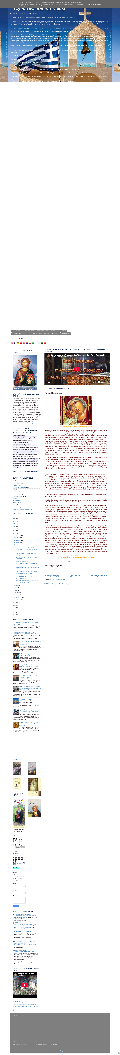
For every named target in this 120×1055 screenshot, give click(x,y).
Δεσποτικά (15, 491)
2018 (14, 533)
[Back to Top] (119, 1053)
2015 (14, 607)
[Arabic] (42, 343)
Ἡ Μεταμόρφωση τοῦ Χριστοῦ (24, 573)
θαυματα (15, 498)
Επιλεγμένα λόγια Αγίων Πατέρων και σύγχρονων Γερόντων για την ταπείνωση (25, 632)
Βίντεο (14, 489)
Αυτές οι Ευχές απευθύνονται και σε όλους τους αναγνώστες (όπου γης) (29, 665)
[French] (15, 343)
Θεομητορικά (16, 500)
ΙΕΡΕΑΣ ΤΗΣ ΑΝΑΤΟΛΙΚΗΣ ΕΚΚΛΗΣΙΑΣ (25, 931)
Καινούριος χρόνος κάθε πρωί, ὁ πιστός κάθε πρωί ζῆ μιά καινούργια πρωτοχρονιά (30, 643)
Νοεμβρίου (17, 537)
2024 (14, 519)
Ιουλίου (16, 585)
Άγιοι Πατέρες (16, 483)
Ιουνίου (16, 587)
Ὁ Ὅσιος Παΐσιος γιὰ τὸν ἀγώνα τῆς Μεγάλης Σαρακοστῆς (29, 654)
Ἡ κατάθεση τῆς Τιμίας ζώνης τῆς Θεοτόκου (27, 547)
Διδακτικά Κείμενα (18, 496)
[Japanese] (36, 343)
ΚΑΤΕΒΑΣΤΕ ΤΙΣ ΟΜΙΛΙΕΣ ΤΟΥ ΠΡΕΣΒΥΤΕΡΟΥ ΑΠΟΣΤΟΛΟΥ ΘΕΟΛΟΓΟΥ (45, 331)
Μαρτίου (16, 595)
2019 (14, 531)
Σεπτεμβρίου (17, 542)
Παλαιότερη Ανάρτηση (98, 576)
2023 (14, 521)
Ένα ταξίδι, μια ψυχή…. (25, 699)
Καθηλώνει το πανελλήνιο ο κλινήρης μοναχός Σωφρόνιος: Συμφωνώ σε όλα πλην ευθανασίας (30, 688)
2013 (14, 612)
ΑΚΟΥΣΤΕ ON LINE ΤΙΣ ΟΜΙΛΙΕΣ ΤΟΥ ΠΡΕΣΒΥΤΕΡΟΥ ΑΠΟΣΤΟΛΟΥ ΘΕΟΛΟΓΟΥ (36, 333)
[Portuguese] (33, 343)
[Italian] (24, 343)
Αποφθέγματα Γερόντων (19, 487)
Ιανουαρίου (17, 599)
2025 (14, 516)
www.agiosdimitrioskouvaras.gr (23, 962)
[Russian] (30, 343)
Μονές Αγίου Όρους (18, 502)
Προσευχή (15, 507)
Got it (99, 4)
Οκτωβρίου (17, 540)
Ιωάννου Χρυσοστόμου (28, 423)
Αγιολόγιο (15, 485)
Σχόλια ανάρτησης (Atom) (59, 579)
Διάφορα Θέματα (17, 494)
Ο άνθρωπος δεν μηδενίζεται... (24, 576)
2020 (14, 528)
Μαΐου (16, 590)
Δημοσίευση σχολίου (52, 569)
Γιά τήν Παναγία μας (21, 578)
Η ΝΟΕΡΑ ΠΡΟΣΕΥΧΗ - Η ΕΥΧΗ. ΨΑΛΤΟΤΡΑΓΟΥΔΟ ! (28, 676)
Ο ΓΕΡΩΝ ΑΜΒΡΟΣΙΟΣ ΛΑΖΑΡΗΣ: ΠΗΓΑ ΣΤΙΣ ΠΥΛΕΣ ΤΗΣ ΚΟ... (27, 581)
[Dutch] (27, 343)
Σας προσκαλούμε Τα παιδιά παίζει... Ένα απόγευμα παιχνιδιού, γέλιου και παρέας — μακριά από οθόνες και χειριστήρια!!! (25, 926)
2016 (14, 605)
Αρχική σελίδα (17, 331)
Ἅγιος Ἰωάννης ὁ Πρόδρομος (22, 914)
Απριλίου (16, 592)
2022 (14, 523)
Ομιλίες (15, 504)
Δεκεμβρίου (17, 535)
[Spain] (21, 343)
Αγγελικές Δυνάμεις (18, 481)
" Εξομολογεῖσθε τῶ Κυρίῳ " (39, 8)
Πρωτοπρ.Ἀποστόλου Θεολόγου (21, 509)
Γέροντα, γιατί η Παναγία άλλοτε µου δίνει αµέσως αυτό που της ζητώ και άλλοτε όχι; (29, 724)
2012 (14, 614)
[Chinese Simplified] (45, 343)
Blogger (62, 1051)
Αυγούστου (17, 545)
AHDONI (16, 923)
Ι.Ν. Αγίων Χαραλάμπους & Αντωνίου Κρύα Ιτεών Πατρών (25, 942)
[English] (12, 343)
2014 (14, 610)
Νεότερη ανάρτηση (51, 576)
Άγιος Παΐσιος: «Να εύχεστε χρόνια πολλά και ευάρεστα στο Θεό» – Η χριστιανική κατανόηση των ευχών (28, 711)
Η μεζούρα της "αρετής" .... (23, 561)
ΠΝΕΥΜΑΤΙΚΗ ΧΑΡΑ (20, 950)
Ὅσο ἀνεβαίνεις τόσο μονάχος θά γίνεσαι (27, 571)
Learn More (92, 4)
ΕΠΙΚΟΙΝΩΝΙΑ (66, 333)
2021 (14, 526)
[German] (18, 343)
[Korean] (39, 343)
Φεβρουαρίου (18, 597)
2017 (14, 602)
